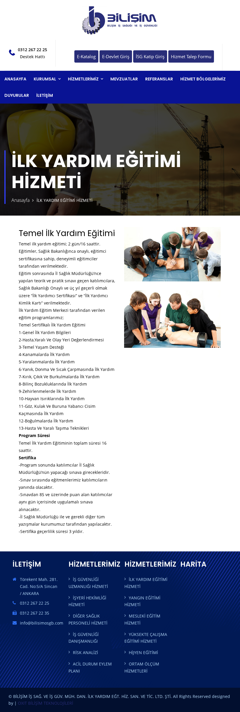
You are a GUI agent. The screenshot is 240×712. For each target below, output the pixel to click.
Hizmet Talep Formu (191, 56)
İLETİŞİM (44, 95)
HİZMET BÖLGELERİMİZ (203, 79)
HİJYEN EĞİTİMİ (143, 652)
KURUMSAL (45, 79)
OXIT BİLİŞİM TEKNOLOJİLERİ (45, 703)
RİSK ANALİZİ (85, 652)
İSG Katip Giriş (150, 56)
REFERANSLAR (159, 79)
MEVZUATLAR (124, 79)
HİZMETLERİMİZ (83, 79)
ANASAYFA (15, 79)
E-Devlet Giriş (115, 56)
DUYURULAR (16, 95)
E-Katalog (86, 56)
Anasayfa (20, 200)
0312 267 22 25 (32, 49)
